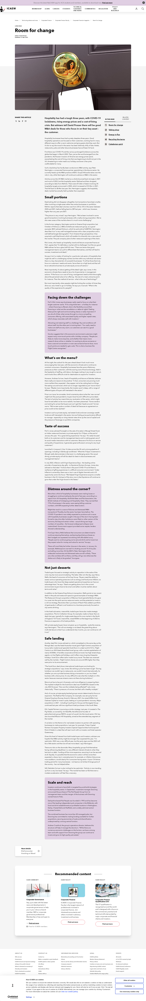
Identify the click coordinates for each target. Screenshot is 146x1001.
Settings (29, 997)
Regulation (103, 9)
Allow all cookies (129, 980)
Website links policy (95, 971)
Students (66, 9)
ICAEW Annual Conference (123, 966)
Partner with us (42, 973)
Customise (128, 986)
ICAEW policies (94, 957)
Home (16, 20)
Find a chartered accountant (23, 971)
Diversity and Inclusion (21, 969)
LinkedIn (19, 121)
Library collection (65, 969)
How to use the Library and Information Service (74, 961)
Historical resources (66, 966)
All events (118, 957)
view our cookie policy (69, 991)
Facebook (22, 121)
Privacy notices (94, 961)
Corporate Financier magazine (81, 20)
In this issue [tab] (109, 119)
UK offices (41, 964)
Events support (120, 971)
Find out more (107, 3)
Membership (37, 9)
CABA (40, 971)
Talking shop (114, 130)
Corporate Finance (46, 20)
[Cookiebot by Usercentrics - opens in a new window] (13, 997)
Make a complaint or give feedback (48, 959)
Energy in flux (114, 135)
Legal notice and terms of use (98, 969)
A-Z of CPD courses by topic (123, 959)
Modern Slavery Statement (97, 959)
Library (63, 959)
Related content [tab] (125, 118)
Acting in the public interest (22, 964)
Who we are (18, 957)
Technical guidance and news (77, 9)
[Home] (8, 9)
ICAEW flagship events (122, 969)
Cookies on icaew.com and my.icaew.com (101, 964)
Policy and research (115, 9)
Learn (47, 9)
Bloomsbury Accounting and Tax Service (72, 957)
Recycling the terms (117, 139)
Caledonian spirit (116, 144)
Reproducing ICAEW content (98, 966)
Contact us (41, 957)
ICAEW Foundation (20, 973)
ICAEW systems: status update (46, 961)
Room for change (97, 20)
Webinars (118, 961)
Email (25, 121)
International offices (43, 969)
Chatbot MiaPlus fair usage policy (99, 973)
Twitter (16, 121)
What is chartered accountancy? (24, 966)
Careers (56, 9)
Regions (40, 966)
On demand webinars (122, 964)
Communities (90, 9)
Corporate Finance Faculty (62, 20)
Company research (66, 964)
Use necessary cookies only (129, 991)
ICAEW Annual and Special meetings (25, 961)
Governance (18, 959)
